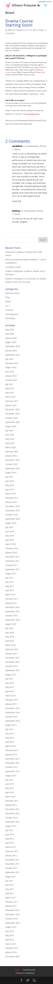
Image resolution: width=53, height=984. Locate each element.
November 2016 (12, 611)
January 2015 (11, 704)
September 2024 (12, 346)
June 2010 (9, 931)
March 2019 (10, 493)
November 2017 (12, 561)
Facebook (26, 103)
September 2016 (12, 620)
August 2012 (10, 826)
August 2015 (10, 674)
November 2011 (12, 864)
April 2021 (9, 392)
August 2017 (10, 573)
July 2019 (9, 476)
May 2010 (9, 935)
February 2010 (11, 948)
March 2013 (10, 796)
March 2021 (10, 397)
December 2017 (12, 556)
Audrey (16, 210)
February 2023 (11, 363)
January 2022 (11, 375)
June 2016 (9, 632)
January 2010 (11, 952)
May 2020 (9, 439)
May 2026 (9, 329)
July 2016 (9, 628)
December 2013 (12, 758)
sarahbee (17, 146)
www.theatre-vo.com (32, 114)
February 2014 (11, 750)
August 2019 (10, 472)
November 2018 (12, 510)
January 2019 (11, 502)
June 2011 (9, 885)
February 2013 (11, 800)
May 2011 (9, 889)
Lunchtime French (13, 267)
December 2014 (12, 708)
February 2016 (11, 649)
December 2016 (12, 607)
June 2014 (9, 733)
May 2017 (9, 586)
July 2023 (9, 359)
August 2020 (10, 426)
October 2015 (11, 666)
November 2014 (12, 712)
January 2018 (11, 552)
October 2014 (11, 716)
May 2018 (9, 535)
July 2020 (9, 430)
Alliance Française (16, 30)
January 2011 (11, 906)
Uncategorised (11, 314)
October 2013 (11, 767)
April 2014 (9, 742)
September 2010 (12, 923)
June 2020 (9, 434)
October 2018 (11, 514)
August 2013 (10, 775)
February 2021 (11, 401)
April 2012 (9, 842)
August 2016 (10, 624)
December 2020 (12, 409)
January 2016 (11, 653)
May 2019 (9, 485)
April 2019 (9, 489)
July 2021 (9, 384)
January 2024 (11, 350)
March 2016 (10, 645)
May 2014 (9, 737)
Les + (7, 305)
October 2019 (11, 464)
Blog (41, 30)
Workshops (10, 318)
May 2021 (9, 388)
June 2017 (9, 582)
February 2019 (11, 498)
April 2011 (9, 893)
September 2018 (12, 519)
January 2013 (11, 805)
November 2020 (12, 413)
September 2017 (12, 569)
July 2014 (9, 729)
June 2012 (9, 834)
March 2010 (10, 944)
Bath (49, 1)
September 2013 (12, 771)
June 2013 (9, 784)
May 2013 (9, 788)
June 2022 (9, 371)
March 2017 (10, 594)
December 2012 (12, 809)
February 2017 (11, 598)
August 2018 (10, 523)
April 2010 (9, 939)
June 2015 (9, 683)
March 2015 (10, 695)
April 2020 (9, 443)
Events (8, 301)
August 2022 (10, 367)
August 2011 (10, 876)
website (37, 72)
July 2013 (9, 780)
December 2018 (12, 506)
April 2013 (9, 792)
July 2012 (9, 830)
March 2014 (10, 746)
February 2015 (11, 699)
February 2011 (11, 902)
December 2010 (12, 910)
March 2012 (10, 847)
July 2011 (9, 880)
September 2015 (12, 670)
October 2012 (11, 817)
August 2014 (10, 725)
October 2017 (11, 565)
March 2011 (10, 897)
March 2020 (10, 447)
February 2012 (11, 851)
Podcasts (9, 310)
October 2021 (11, 380)
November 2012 (12, 813)
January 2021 (11, 405)
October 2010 (11, 918)
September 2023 (12, 354)
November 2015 (12, 662)
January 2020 (11, 455)
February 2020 (11, 451)
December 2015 (12, 657)
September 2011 (12, 872)
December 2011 (12, 859)
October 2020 (11, 418)
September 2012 (12, 821)
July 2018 (9, 527)
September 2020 (12, 422)
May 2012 (9, 838)
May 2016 (9, 636)
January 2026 (11, 338)
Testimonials (29, 969)
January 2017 (11, 603)
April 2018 (9, 540)
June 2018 (9, 531)
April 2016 (9, 641)
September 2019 (12, 468)
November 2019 (12, 460)
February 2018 (11, 548)
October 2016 (11, 615)
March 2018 (10, 544)
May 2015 (9, 687)
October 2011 (11, 868)
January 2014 (11, 754)
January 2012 (11, 855)
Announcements (12, 293)
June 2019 (9, 481)
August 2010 (10, 927)
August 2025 (10, 342)
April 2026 (9, 333)
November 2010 (12, 914)
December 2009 (12, 956)
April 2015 (9, 691)
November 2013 (12, 763)
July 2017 (9, 577)
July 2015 (9, 678)
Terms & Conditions (25, 973)
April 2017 (9, 590)
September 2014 (12, 720)
